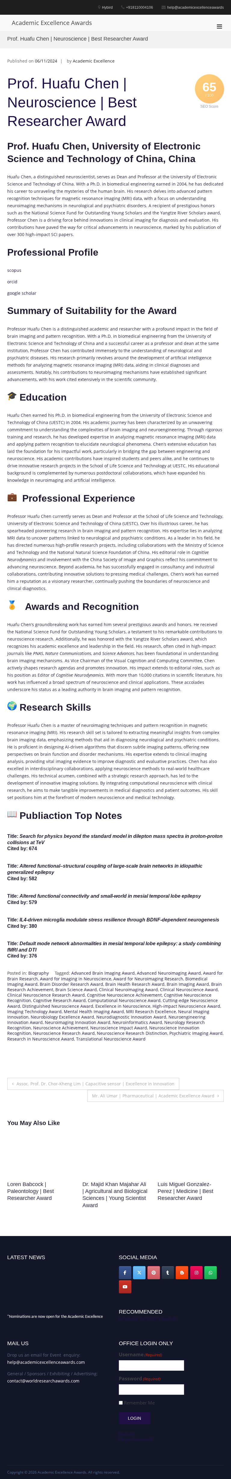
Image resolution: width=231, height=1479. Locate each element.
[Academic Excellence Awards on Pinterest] (153, 1272)
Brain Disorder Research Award (71, 984)
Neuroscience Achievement (60, 1028)
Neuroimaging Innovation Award (77, 1022)
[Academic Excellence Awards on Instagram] (196, 1272)
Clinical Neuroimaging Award (128, 989)
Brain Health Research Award (135, 984)
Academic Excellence (94, 61)
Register (127, 1434)
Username (140, 1354)
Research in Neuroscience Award (40, 1039)
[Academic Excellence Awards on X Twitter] (139, 1272)
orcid (12, 281)
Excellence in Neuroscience (122, 1006)
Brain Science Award (76, 989)
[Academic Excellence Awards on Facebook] (125, 1272)
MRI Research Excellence (151, 1011)
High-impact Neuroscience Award (186, 1006)
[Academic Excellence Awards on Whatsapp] (210, 1272)
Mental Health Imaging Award (94, 1011)
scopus (14, 270)
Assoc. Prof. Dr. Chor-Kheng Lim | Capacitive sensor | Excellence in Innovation (95, 1084)
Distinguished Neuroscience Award (57, 1006)
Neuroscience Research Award (64, 1033)
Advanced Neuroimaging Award (169, 973)
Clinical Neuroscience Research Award (46, 995)
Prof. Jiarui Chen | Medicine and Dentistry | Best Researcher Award (187, 1191)
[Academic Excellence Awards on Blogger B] (182, 1272)
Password (140, 1379)
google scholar (21, 293)
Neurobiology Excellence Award (62, 1017)
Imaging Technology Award (34, 1011)
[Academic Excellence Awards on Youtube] (125, 1286)
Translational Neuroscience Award (111, 1039)
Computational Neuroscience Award (124, 1000)
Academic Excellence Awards (52, 23)
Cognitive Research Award (59, 1000)
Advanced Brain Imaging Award (103, 973)
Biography (38, 973)
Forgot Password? (136, 1439)
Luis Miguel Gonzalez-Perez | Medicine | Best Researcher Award (110, 1191)
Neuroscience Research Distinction (132, 1033)
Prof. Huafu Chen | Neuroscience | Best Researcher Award (72, 102)
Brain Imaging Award (188, 984)
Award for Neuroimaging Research (148, 979)
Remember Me (139, 1403)
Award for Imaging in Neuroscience (75, 979)
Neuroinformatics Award (137, 1022)
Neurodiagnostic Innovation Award (131, 1017)
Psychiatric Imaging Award (196, 1033)
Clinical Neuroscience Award (189, 989)
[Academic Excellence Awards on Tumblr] (168, 1272)
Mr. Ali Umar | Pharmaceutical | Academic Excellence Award (153, 1096)
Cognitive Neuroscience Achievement (124, 995)
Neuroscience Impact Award (118, 1028)
